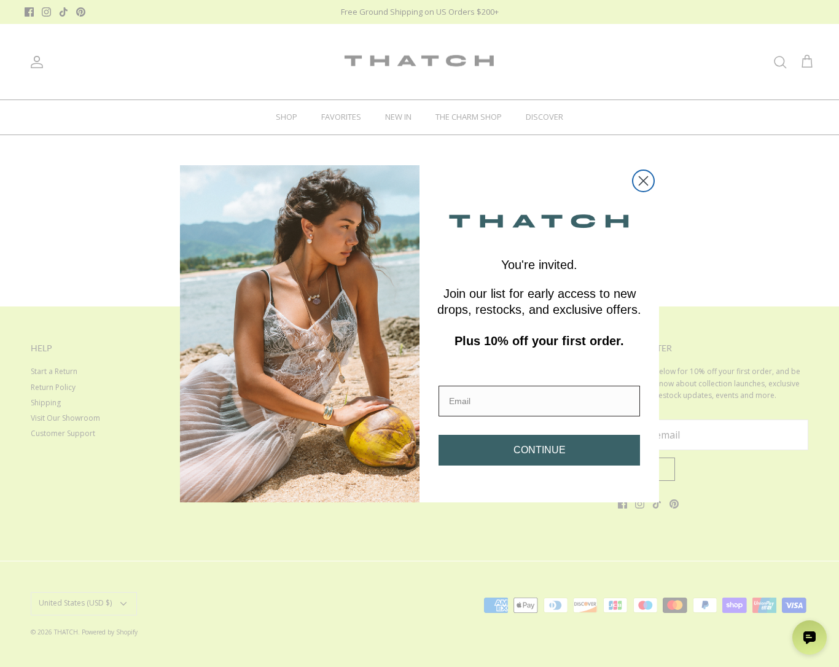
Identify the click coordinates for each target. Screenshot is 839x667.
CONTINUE (539, 450)
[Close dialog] (643, 181)
